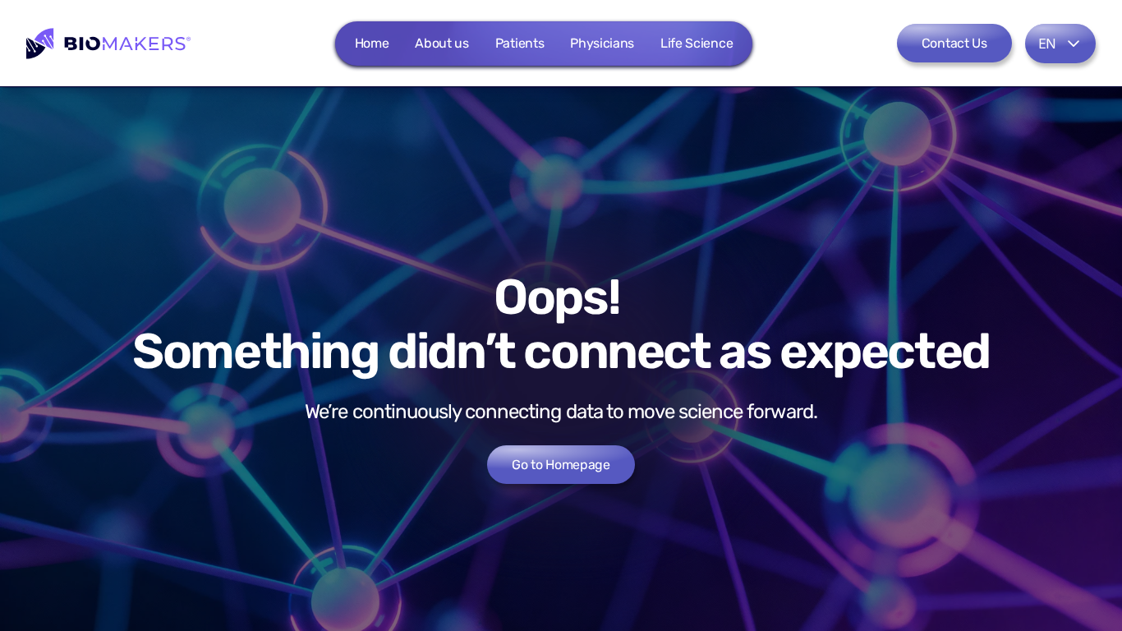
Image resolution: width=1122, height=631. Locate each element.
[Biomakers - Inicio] (108, 43)
